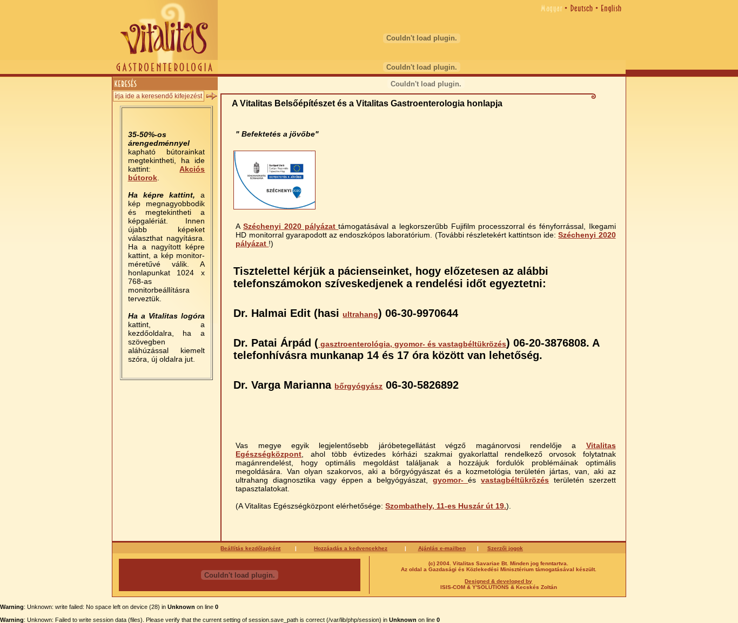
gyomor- (450, 480)
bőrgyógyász (358, 386)
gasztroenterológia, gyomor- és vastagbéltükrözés (412, 344)
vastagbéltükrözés (515, 480)
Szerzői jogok (505, 548)
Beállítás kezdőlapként (250, 548)
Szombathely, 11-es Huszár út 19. (445, 506)
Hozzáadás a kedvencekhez (350, 548)
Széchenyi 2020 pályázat (290, 226)
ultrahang (360, 314)
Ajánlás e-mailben (442, 548)
